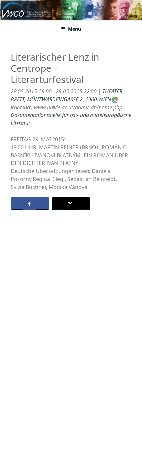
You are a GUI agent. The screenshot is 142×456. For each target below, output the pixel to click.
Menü (74, 29)
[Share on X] (71, 203)
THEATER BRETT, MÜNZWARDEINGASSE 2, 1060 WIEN (66, 95)
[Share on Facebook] (30, 203)
